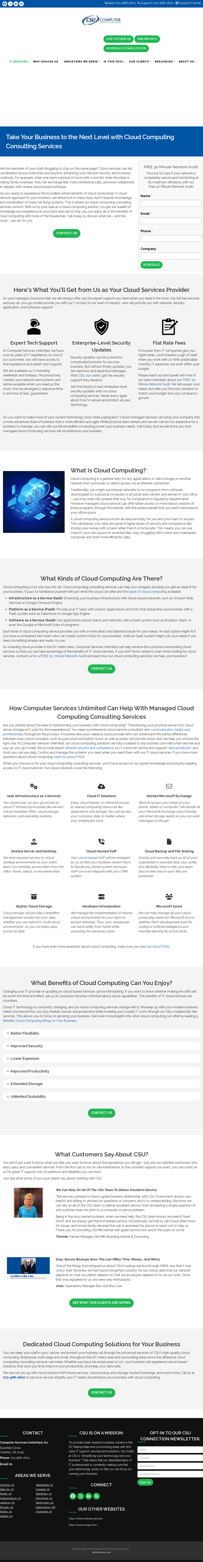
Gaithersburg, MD (45, 1507)
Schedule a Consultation (126, 48)
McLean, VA (6, 1507)
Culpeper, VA (43, 1489)
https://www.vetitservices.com (86, 1518)
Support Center (189, 3)
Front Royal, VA (44, 1498)
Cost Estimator (118, 39)
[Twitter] (10, 4)
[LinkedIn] (16, 4)
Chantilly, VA (7, 1484)
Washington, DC (45, 1502)
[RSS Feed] (21, 4)
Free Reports (147, 39)
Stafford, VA (6, 1516)
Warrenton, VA (44, 1493)
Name (146, 196)
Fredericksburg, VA (10, 1498)
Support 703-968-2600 (156, 3)
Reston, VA (6, 1511)
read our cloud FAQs (155, 946)
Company (149, 249)
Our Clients (139, 61)
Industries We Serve (81, 61)
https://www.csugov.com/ (83, 1524)
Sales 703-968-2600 (121, 3)
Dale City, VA (7, 1489)
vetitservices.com (101, 1552)
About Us (186, 61)
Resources (164, 61)
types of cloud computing (147, 592)
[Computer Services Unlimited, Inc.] (102, 20)
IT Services (18, 61)
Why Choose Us (45, 61)
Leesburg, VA (7, 1502)
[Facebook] (5, 4)
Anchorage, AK (44, 1511)
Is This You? (113, 61)
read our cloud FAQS (69, 757)
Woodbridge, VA (44, 1484)
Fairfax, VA (5, 1493)
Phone (147, 231)
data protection (179, 748)
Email (146, 214)
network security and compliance (89, 748)
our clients (93, 375)
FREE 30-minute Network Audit (63, 656)
